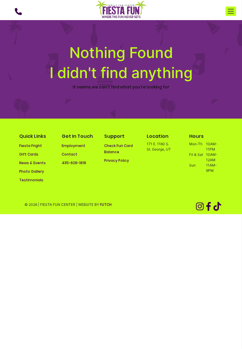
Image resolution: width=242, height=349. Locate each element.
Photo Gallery (31, 171)
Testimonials (31, 179)
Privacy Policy (116, 160)
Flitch (106, 204)
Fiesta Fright (30, 145)
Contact (69, 154)
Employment (73, 145)
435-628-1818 (74, 162)
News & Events (32, 162)
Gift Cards (28, 154)
